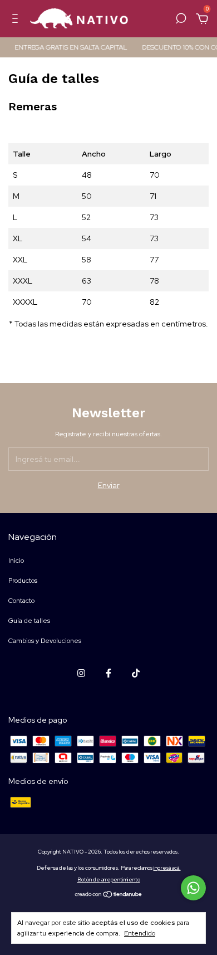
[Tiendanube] (109, 895)
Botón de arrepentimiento (108, 879)
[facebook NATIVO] (108, 673)
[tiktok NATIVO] (135, 673)
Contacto (21, 600)
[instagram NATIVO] (81, 673)
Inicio (16, 560)
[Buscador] (180, 20)
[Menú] (17, 20)
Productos (22, 580)
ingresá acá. (167, 867)
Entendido (139, 933)
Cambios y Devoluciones (44, 640)
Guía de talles (29, 620)
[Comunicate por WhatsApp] (193, 887)
